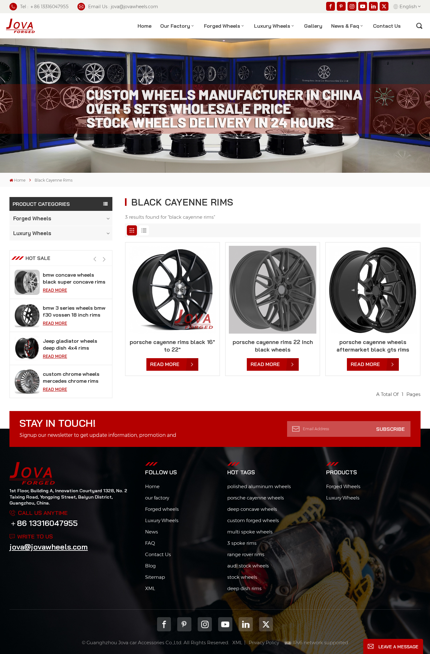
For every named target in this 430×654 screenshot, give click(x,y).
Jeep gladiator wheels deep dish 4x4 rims (70, 311)
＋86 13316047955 (43, 523)
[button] (104, 259)
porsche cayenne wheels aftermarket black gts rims (373, 345)
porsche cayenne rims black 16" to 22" (172, 345)
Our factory (175, 26)
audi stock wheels (248, 566)
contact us (387, 26)
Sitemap (155, 577)
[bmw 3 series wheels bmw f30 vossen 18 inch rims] (27, 282)
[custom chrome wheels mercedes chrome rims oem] (27, 348)
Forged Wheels (222, 26)
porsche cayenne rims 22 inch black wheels (273, 345)
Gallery (313, 26)
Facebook (164, 624)
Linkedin (246, 624)
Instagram (205, 624)
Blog (150, 566)
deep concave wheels (252, 509)
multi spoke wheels (250, 532)
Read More (55, 290)
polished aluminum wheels (259, 486)
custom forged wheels (253, 520)
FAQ (150, 543)
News (151, 532)
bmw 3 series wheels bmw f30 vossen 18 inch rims (74, 278)
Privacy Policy (264, 643)
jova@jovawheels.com (48, 546)
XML (150, 588)
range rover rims (245, 554)
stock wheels (242, 577)
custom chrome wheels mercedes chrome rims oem (71, 344)
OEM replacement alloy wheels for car (71, 377)
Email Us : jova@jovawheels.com (123, 6)
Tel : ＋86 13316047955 (44, 6)
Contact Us (158, 554)
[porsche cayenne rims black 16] (172, 289)
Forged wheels (162, 509)
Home (144, 26)
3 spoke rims (242, 543)
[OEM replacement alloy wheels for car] (27, 381)
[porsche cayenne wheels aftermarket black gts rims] (372, 289)
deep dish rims (244, 588)
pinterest (184, 624)
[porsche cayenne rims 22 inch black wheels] (272, 289)
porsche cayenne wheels (255, 498)
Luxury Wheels (272, 26)
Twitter (266, 624)
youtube (225, 624)
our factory (157, 498)
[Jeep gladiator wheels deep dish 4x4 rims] (27, 315)
